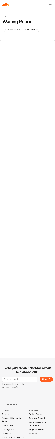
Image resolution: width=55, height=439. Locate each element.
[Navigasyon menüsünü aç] (50, 4)
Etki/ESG (33, 433)
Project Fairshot (36, 429)
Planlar (5, 414)
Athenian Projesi (37, 418)
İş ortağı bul (8, 429)
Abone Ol (46, 379)
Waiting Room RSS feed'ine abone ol (23, 30)
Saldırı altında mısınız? (13, 437)
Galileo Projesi (35, 414)
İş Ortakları (7, 425)
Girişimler (6, 433)
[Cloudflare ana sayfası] (5, 4)
